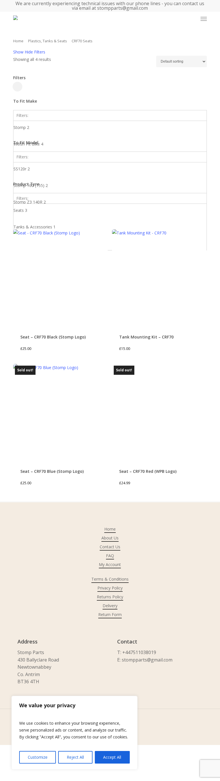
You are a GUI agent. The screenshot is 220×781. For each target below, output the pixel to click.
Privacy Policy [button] (110, 588)
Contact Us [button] (110, 546)
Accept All (112, 757)
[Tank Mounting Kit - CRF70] (159, 276)
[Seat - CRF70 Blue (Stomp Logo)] (60, 411)
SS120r (21, 169)
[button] (204, 19)
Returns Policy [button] (110, 596)
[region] (74, 733)
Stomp (21, 127)
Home (18, 40)
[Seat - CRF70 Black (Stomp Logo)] (60, 276)
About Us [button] (110, 538)
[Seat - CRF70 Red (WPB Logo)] (159, 411)
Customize (38, 757)
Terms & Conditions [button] (110, 579)
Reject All (75, 757)
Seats (20, 210)
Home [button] (110, 529)
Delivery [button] (110, 605)
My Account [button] (110, 564)
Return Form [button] (110, 614)
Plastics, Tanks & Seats (47, 40)
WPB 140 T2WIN (30, 218)
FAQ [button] (110, 555)
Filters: (22, 115)
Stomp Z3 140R (29, 202)
